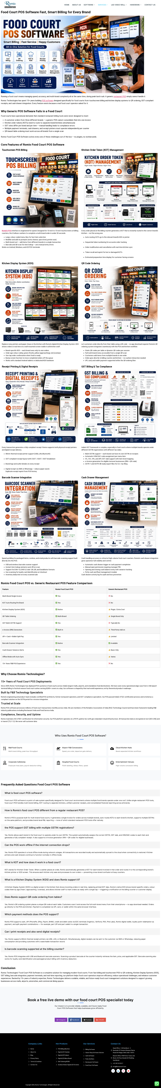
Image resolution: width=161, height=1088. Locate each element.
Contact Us (150, 5)
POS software (47, 100)
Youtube (88, 1020)
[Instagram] (123, 1071)
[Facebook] (113, 1071)
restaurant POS (119, 96)
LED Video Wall (118, 5)
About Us (76, 5)
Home (66, 5)
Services (102, 5)
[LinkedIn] (118, 1071)
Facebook (75, 1020)
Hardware (135, 5)
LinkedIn (101, 1020)
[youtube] (128, 1071)
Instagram (61, 1020)
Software (88, 5)
